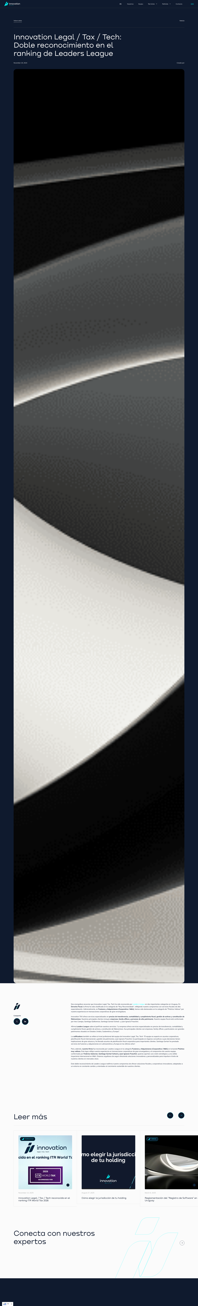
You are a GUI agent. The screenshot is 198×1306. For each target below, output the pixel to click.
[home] (12, 4)
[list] (99, 1170)
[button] (120, 4)
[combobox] (7, 1304)
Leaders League (139, 1004)
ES (8, 1304)
